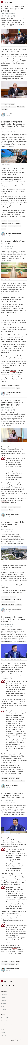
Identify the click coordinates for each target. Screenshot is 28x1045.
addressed (18, 212)
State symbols (4, 1021)
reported (13, 370)
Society (11, 509)
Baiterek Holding (21, 106)
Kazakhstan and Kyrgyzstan (8, 599)
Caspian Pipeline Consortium (12, 810)
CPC (17, 964)
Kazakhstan (17, 223)
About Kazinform (5, 1017)
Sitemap (3, 1032)
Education (4, 226)
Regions (18, 388)
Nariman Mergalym (12, 785)
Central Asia (18, 604)
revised (14, 767)
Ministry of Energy (6, 780)
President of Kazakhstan (7, 223)
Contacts (3, 1035)
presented (23, 590)
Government (4, 109)
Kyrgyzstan (12, 596)
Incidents (3, 1009)
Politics (3, 997)
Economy (3, 1000)
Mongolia (19, 599)
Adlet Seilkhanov (11, 113)
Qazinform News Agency (8, 143)
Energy (18, 778)
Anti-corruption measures (7, 1024)
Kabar (21, 543)
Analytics (3, 1003)
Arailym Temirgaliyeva (12, 514)
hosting (4, 500)
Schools (3, 228)
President (4, 220)
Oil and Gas (11, 778)
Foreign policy (5, 596)
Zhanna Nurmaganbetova (13, 233)
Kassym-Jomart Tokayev (14, 220)
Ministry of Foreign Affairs (8, 604)
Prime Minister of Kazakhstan (8, 106)
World (2, 1006)
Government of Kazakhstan (8, 104)
